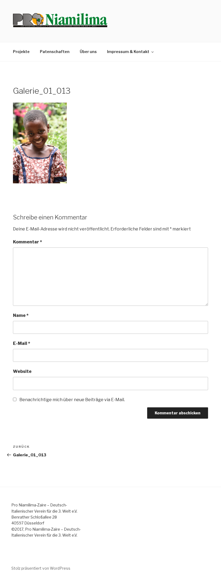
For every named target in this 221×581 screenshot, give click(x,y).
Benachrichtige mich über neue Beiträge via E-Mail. (72, 399)
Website (22, 371)
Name (21, 315)
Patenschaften (55, 51)
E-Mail (21, 343)
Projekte (21, 51)
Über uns (88, 51)
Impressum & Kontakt (128, 51)
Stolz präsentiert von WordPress (40, 568)
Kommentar (27, 241)
